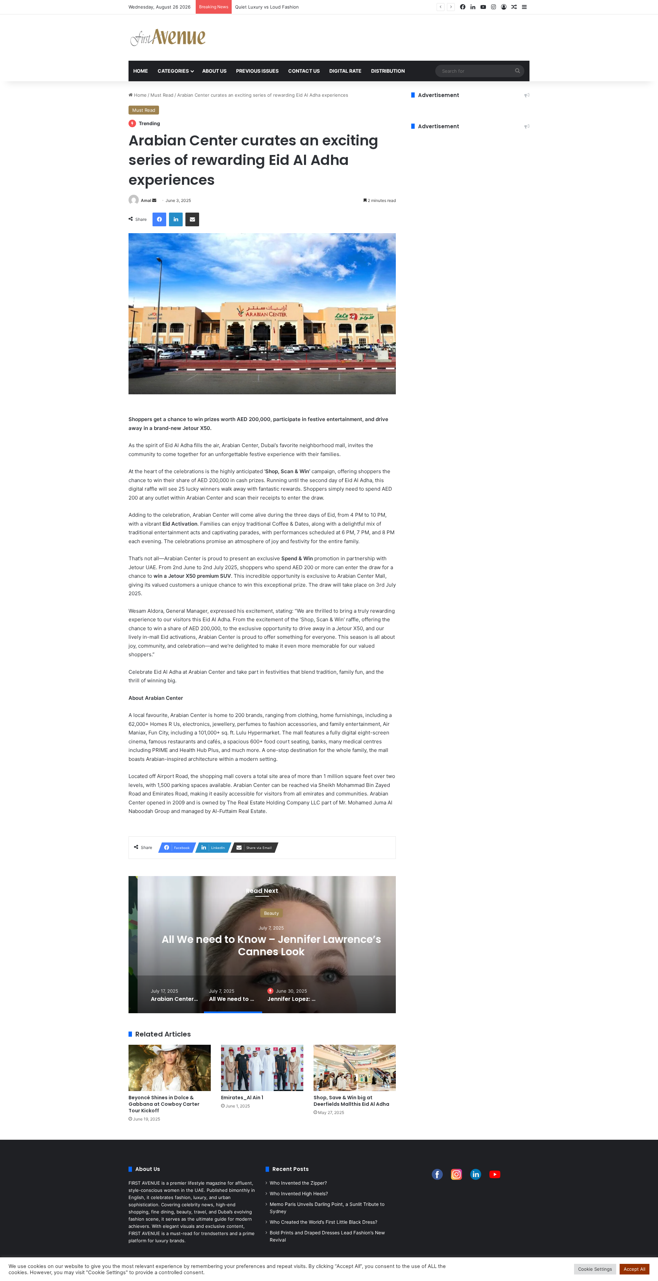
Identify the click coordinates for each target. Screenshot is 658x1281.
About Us (214, 71)
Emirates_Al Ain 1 (242, 1097)
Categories (173, 71)
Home (140, 71)
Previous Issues (257, 71)
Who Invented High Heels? (299, 1193)
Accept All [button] (634, 1269)
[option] (262, 944)
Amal (146, 200)
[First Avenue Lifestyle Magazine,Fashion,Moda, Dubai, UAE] (168, 37)
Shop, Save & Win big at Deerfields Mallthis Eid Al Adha (351, 1101)
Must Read (161, 95)
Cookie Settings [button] (595, 1269)
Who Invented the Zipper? (298, 1183)
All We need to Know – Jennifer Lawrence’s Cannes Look (262, 945)
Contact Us (304, 71)
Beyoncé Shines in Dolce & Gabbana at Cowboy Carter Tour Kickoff (164, 1104)
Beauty (262, 913)
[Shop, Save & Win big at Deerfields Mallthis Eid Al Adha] (355, 1068)
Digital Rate (345, 71)
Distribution (388, 71)
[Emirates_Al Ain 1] (262, 1068)
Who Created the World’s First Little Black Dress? (323, 1222)
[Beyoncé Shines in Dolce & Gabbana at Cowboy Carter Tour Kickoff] (170, 1068)
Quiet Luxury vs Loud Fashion (267, 7)
